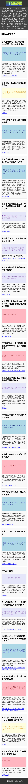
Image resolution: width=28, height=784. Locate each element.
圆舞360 (4, 21)
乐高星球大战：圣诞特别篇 (9, 76)
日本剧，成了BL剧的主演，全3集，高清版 (14, 10)
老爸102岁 (18, 25)
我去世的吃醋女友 (7, 336)
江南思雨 (4, 595)
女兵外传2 (4, 744)
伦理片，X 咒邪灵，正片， (9, 564)
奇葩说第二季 (5, 196)
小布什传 (4, 113)
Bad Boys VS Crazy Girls (8, 485)
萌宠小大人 (5, 25)
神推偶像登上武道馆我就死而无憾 (16, 23)
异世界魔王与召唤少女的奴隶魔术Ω (15, 18)
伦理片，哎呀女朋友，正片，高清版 (12, 629)
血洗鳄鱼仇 (10, 28)
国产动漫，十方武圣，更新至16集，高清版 (13, 371)
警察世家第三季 (12, 20)
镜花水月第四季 (6, 294)
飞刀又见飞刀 (5, 775)
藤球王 (4, 20)
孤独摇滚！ (22, 20)
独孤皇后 (4, 408)
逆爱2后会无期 (19, 28)
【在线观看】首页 (8, 8)
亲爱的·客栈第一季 (20, 8)
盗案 (11, 25)
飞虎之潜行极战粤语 (7, 524)
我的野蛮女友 (5, 152)
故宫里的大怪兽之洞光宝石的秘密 (11, 447)
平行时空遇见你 (6, 231)
